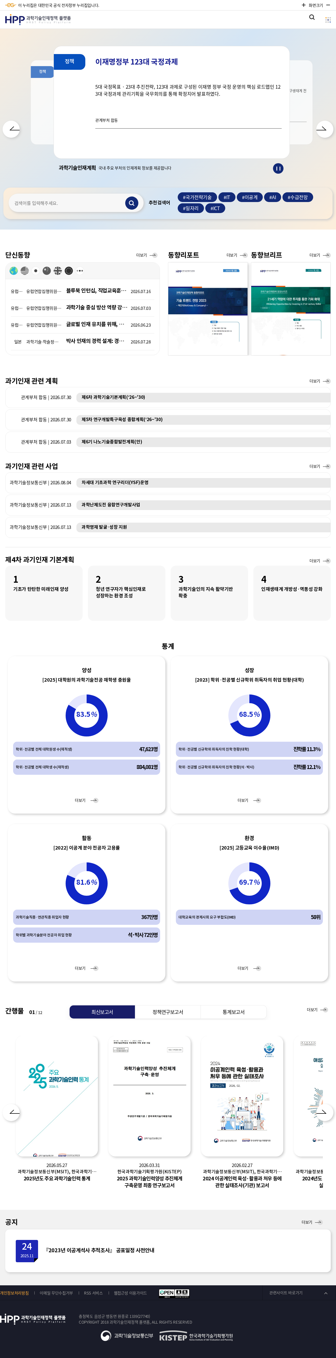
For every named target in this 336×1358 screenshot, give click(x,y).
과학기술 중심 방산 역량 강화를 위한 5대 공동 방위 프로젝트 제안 (97, 307)
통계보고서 (233, 1012)
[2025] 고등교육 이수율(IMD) (249, 848)
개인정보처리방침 (14, 1293)
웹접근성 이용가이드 (130, 1293)
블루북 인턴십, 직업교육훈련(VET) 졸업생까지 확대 (97, 290)
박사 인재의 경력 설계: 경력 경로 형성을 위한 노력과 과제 (97, 341)
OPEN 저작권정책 (174, 1293)
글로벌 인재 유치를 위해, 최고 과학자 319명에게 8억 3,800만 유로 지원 (97, 324)
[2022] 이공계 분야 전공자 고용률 (86, 848)
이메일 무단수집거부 (56, 1293)
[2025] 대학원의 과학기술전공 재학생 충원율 (86, 680)
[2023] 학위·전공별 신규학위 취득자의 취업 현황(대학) (249, 680)
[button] (11, 129)
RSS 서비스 (93, 1293)
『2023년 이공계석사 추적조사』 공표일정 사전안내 (98, 1250)
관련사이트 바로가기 (286, 1293)
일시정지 (278, 168)
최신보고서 (102, 1012)
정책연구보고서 (168, 1012)
